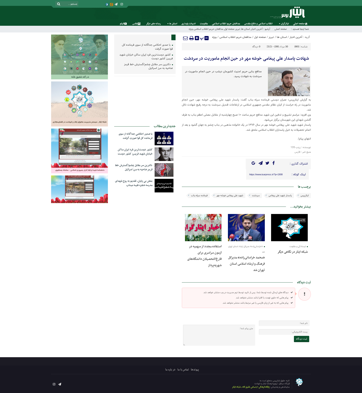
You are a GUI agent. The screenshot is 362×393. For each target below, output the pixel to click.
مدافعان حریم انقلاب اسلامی (226, 24)
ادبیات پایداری (188, 24)
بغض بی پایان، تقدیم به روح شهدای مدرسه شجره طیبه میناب (134, 183)
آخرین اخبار (257, 29)
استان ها (245, 29)
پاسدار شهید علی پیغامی (280, 195)
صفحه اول (229, 29)
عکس (135, 24)
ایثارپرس (305, 195)
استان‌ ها (173, 24)
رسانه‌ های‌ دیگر (153, 24)
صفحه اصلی (299, 24)
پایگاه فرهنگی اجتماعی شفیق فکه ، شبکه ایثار (251, 387)
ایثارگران (285, 24)
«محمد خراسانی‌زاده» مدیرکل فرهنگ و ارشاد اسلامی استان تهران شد (246, 264)
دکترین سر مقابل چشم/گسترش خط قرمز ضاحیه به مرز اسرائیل (148, 67)
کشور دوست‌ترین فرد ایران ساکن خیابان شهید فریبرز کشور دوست (146, 57)
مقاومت (204, 24)
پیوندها (195, 369)
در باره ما (170, 369)
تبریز (237, 29)
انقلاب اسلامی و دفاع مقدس (258, 24)
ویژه (191, 29)
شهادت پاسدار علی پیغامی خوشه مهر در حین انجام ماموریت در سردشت (246, 58)
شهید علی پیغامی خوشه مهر (229, 195)
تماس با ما (183, 369)
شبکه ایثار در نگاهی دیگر (292, 252)
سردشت (256, 195)
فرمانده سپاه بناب (199, 195)
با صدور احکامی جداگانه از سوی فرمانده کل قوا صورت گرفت (147, 47)
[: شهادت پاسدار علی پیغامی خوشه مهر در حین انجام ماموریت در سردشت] (186, 38)
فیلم (122, 24)
